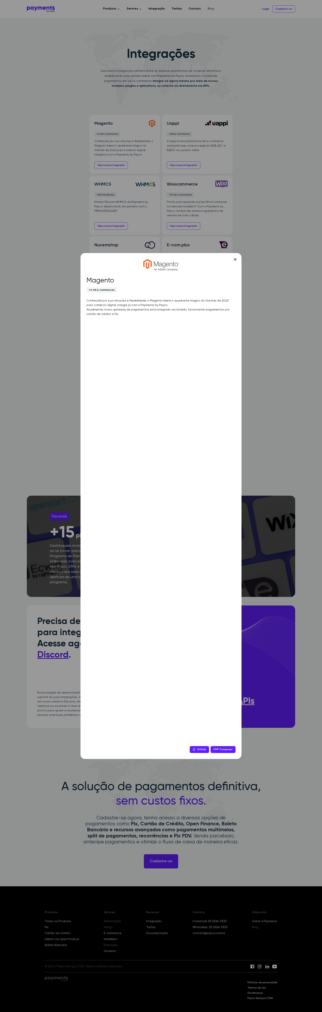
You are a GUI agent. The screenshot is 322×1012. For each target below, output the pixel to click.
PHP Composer (223, 749)
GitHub (201, 749)
